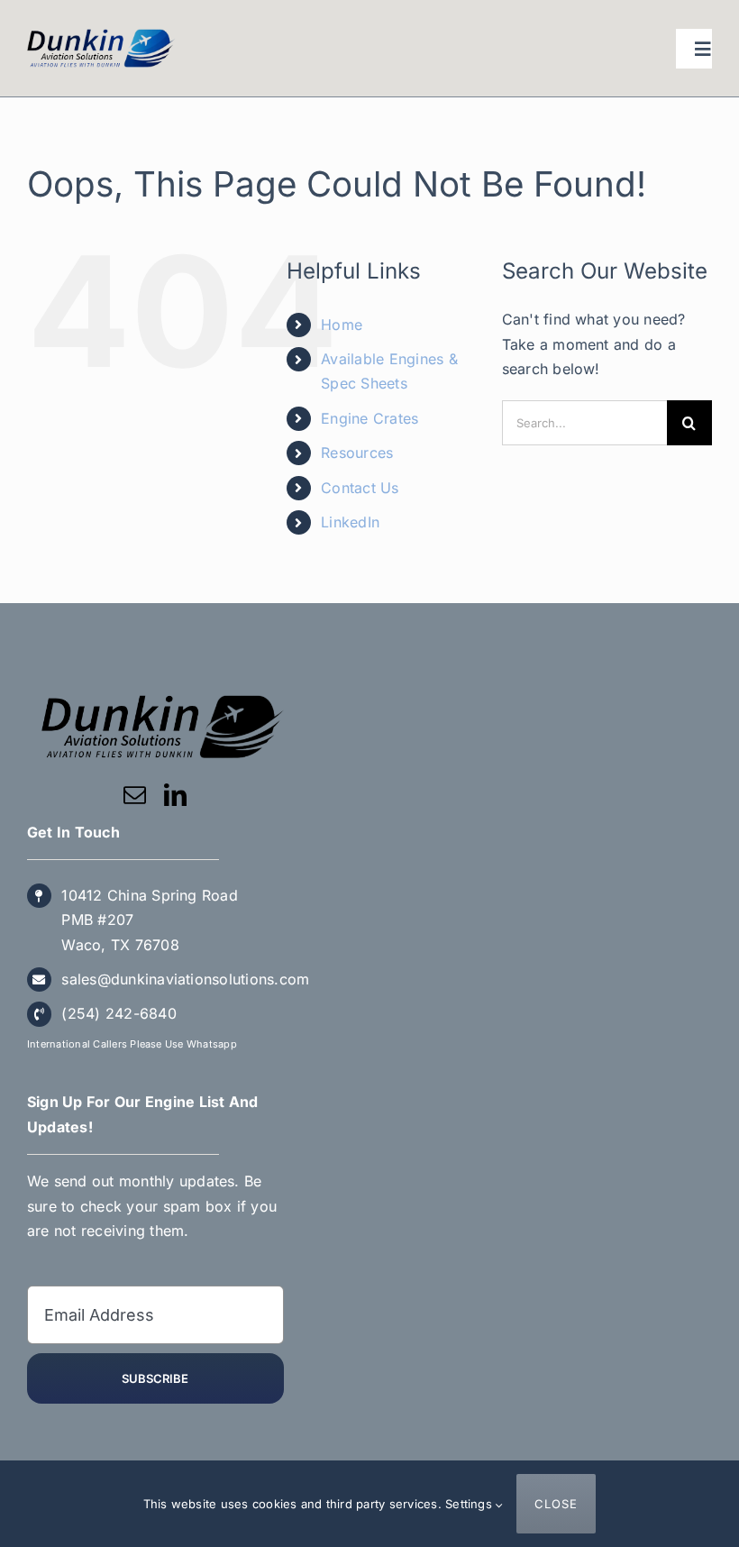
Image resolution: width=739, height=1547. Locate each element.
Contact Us (359, 488)
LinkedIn (350, 522)
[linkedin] (175, 794)
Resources (357, 453)
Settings (470, 1504)
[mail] (134, 794)
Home (341, 325)
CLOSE (556, 1504)
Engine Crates (369, 418)
